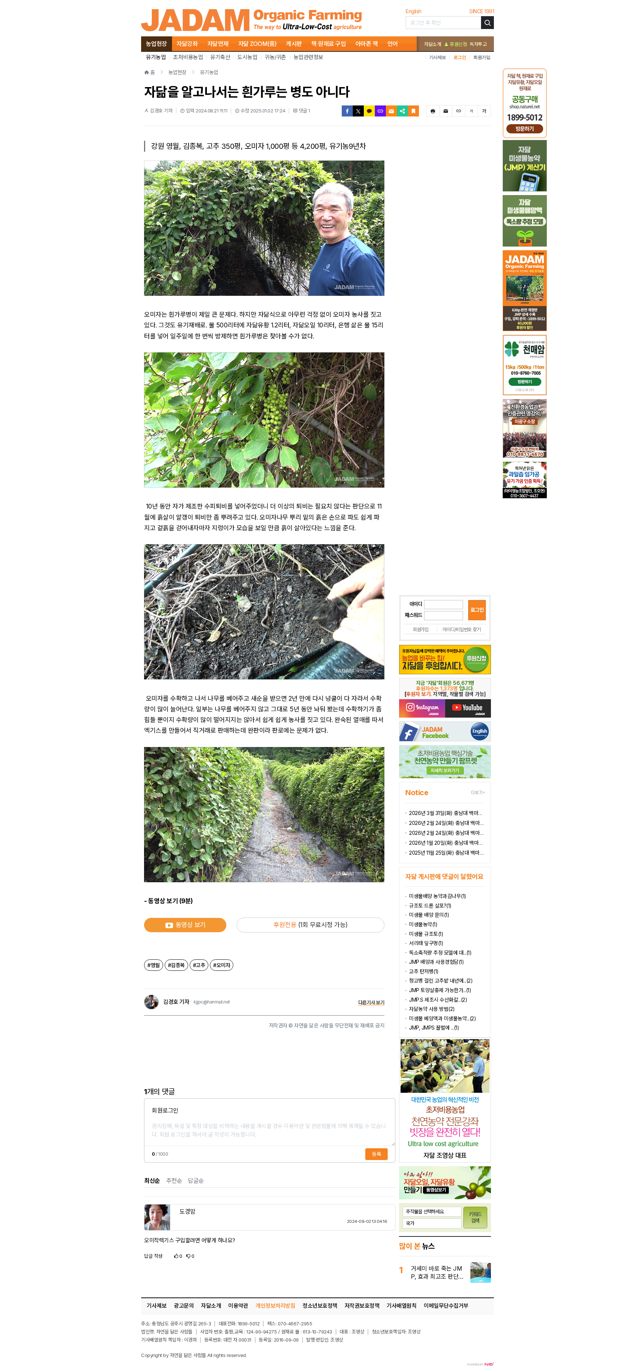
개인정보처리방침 (275, 1305)
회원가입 (481, 57)
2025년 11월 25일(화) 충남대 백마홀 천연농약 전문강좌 (447, 853)
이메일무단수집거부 (446, 1305)
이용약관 (238, 1305)
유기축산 (220, 57)
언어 (392, 43)
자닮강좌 (187, 43)
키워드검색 (475, 1217)
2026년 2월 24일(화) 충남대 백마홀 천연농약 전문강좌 (447, 833)
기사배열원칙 (401, 1305)
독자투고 (478, 44)
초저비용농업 (188, 57)
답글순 (196, 1180)
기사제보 (437, 57)
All (209, 1355)
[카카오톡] (369, 110)
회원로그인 (165, 1110)
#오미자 (221, 965)
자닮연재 (218, 43)
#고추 (199, 965)
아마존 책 (366, 43)
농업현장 (156, 43)
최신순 (152, 1180)
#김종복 (176, 965)
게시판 (294, 43)
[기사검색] (487, 22)
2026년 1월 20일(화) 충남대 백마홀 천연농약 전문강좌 (447, 843)
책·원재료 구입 (328, 43)
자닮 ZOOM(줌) (257, 43)
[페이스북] (347, 110)
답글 (153, 1256)
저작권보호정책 (362, 1305)
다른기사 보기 (371, 1002)
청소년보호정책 (319, 1305)
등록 (376, 1154)
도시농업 (247, 57)
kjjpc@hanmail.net (212, 1002)
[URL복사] (380, 110)
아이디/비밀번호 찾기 (461, 629)
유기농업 (156, 57)
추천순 (174, 1180)
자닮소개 (432, 44)
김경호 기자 (176, 1002)
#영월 (153, 965)
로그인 (459, 57)
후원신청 (458, 44)
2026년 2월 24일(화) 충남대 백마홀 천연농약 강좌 (447, 823)
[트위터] (358, 110)
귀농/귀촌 (275, 57)
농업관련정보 (308, 57)
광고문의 (184, 1305)
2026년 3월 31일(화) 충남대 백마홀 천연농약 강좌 (447, 813)
